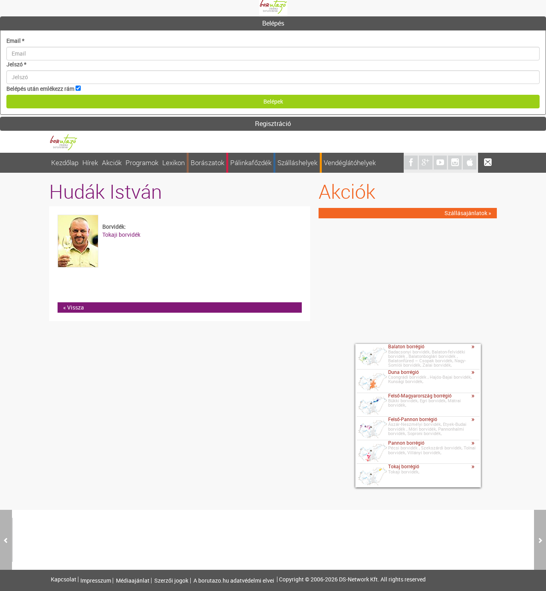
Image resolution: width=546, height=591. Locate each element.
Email (15, 40)
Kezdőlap (64, 162)
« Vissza (73, 307)
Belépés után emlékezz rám (40, 88)
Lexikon (173, 162)
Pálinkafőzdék (250, 162)
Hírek (90, 162)
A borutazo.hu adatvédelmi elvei (233, 580)
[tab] (273, 23)
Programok (142, 162)
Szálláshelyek (297, 162)
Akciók (112, 162)
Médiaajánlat (132, 580)
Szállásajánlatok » (467, 213)
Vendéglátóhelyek (350, 162)
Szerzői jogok (171, 580)
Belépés (273, 23)
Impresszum (95, 580)
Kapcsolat (63, 579)
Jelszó (16, 64)
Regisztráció (273, 123)
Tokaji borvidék (121, 234)
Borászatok (207, 162)
